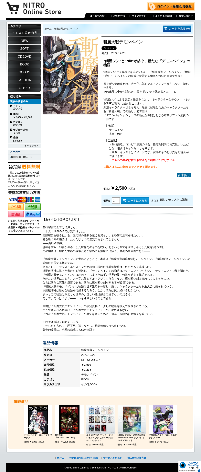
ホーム (48, 28)
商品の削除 (11, 106)
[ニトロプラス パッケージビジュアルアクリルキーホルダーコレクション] (100, 419)
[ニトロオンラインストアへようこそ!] (33, 5)
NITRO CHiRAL (19, 157)
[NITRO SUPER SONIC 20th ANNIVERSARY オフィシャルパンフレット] (132, 419)
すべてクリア (32, 145)
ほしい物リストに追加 (174, 199)
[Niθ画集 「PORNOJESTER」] (69, 419)
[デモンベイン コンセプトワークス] (38, 419)
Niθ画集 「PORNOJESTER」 (65, 436)
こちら (11, 185)
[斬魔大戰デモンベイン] (70, 37)
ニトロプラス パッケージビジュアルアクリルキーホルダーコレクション (100, 438)
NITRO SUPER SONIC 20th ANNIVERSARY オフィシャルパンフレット (131, 438)
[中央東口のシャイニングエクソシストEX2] (163, 419)
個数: (106, 200)
